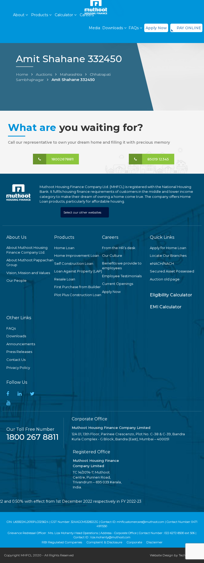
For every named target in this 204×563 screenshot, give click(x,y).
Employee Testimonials (122, 276)
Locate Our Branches (168, 255)
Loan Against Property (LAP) (78, 271)
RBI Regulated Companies (62, 542)
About (19, 14)
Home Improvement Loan (76, 255)
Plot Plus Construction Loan (77, 295)
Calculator (64, 14)
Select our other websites (82, 212)
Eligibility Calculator (171, 294)
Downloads (16, 336)
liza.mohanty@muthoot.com (110, 537)
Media (94, 27)
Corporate (134, 542)
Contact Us (16, 359)
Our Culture (112, 255)
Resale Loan (64, 279)
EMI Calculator (165, 306)
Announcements (20, 344)
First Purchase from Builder (77, 287)
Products (40, 14)
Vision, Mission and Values (28, 273)
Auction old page (165, 279)
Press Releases (19, 351)
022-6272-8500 (174, 533)
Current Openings (117, 284)
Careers (87, 14)
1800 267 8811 (32, 437)
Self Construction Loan (73, 263)
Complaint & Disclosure (104, 542)
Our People (16, 280)
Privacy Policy (18, 367)
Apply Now (156, 27)
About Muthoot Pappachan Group (29, 262)
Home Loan (64, 248)
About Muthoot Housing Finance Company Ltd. (27, 250)
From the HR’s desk (118, 248)
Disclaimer (154, 542)
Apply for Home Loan (168, 248)
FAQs (134, 27)
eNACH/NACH (162, 263)
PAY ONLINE (189, 27)
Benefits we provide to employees (122, 265)
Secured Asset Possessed (172, 271)
